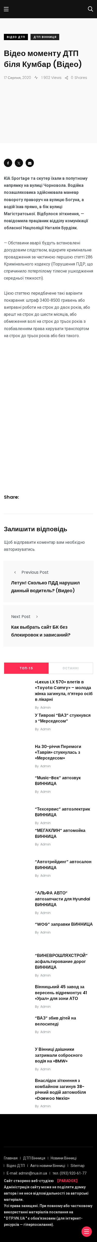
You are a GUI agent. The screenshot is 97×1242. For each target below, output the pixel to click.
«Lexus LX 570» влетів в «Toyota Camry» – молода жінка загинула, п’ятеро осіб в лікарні (64, 690)
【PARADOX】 (67, 1181)
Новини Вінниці (64, 1158)
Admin (45, 707)
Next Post (21, 617)
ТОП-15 (26, 668)
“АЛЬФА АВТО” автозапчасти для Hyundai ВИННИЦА (62, 899)
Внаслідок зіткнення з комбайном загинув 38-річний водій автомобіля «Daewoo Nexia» (60, 1089)
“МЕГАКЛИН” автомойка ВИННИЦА (60, 833)
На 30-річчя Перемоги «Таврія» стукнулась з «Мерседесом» (58, 752)
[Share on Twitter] (19, 163)
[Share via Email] (30, 163)
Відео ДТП (16, 37)
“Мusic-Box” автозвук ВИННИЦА (58, 781)
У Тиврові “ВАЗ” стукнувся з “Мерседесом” (63, 718)
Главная (11, 1158)
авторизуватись (19, 549)
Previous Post (35, 572)
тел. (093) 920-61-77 (69, 1173)
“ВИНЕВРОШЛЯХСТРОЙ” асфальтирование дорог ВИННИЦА (61, 961)
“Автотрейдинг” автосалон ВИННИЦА (63, 865)
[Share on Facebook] (8, 163)
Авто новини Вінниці (47, 1166)
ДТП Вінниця (44, 37)
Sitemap (78, 1166)
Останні (71, 668)
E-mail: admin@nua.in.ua (27, 1173)
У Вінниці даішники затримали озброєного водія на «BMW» (59, 1055)
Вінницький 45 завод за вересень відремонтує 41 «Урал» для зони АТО (61, 993)
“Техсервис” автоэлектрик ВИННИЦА (62, 812)
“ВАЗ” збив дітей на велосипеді (55, 1021)
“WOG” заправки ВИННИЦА (64, 924)
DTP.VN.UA (15, 1218)
